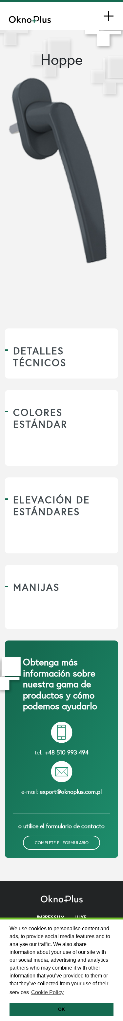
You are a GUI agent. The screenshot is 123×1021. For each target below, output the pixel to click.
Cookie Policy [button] (47, 992)
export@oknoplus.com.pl (71, 791)
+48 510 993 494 (67, 752)
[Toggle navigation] (108, 16)
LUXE (80, 917)
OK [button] (61, 1009)
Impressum (51, 917)
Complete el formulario (62, 842)
